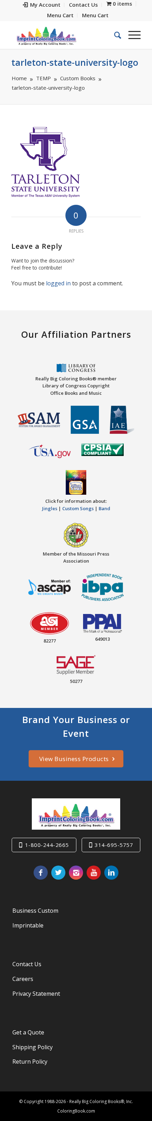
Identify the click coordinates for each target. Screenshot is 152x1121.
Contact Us (26, 964)
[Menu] (131, 35)
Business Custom (35, 910)
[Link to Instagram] (76, 873)
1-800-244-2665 (47, 844)
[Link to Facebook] (41, 873)
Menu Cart (60, 15)
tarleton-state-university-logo (74, 62)
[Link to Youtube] (94, 873)
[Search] (114, 35)
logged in (58, 283)
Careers (22, 979)
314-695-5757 (114, 844)
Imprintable (27, 925)
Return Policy (29, 1061)
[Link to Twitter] (58, 873)
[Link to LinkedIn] (111, 873)
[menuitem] (41, 5)
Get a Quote (28, 1032)
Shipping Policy (32, 1047)
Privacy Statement (36, 994)
